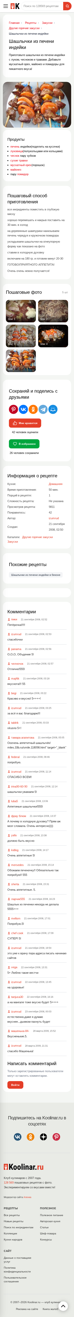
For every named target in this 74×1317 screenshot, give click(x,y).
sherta (15, 884)
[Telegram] (43, 409)
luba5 (14, 801)
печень (15, 146)
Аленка (27, 1197)
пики (14, 619)
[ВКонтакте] (23, 409)
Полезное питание (51, 1215)
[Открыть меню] (5, 6)
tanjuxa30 (17, 996)
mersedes (17, 865)
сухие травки (19, 160)
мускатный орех (20, 165)
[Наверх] (63, 1306)
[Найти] (67, 6)
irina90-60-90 (19, 786)
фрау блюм (18, 816)
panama (16, 649)
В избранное (27, 443)
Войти (15, 1084)
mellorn (15, 918)
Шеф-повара (48, 1233)
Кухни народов (13, 1239)
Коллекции (10, 1233)
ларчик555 (18, 899)
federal (15, 757)
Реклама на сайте (27, 1309)
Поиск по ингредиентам (18, 1227)
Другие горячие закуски (37, 537)
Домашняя (55, 484)
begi (13, 693)
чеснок (14, 155)
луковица (16, 151)
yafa (14, 835)
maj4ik (15, 678)
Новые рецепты (13, 1221)
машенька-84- (20, 1031)
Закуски (12, 541)
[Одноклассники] (33, 409)
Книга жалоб (50, 1309)
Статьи (44, 1227)
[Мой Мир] (52, 409)
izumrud (16, 634)
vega (14, 967)
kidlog (14, 850)
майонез (15, 169)
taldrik (15, 722)
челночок (17, 663)
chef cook (17, 933)
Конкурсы (46, 1239)
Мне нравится (28, 423)
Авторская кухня (50, 1221)
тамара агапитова (22, 737)
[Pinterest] (13, 409)
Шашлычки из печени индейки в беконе (35, 574)
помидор (22, 174)
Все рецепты (12, 1215)
